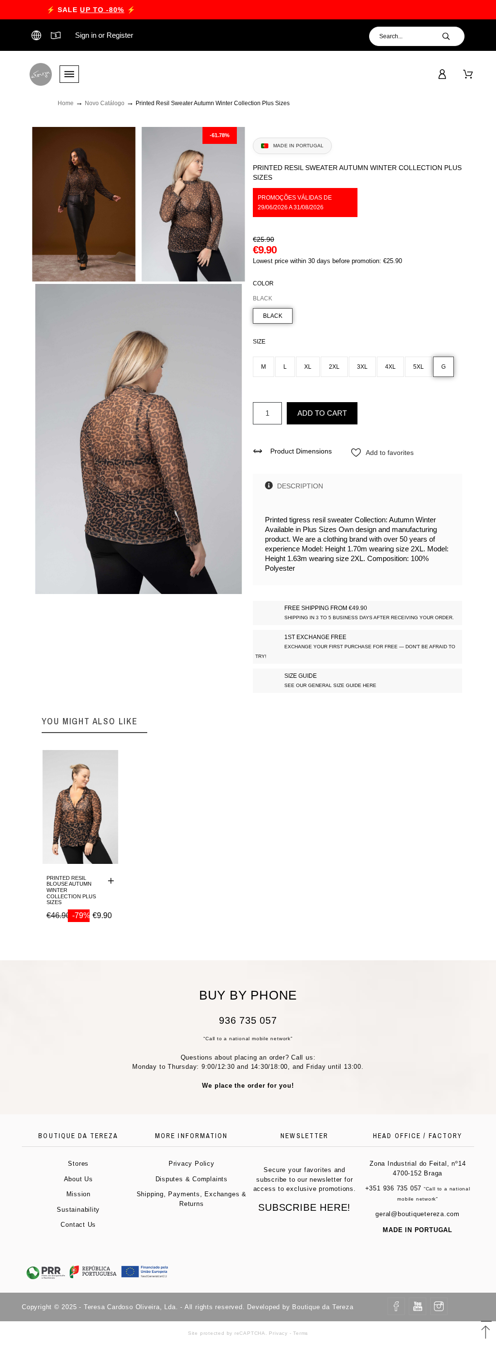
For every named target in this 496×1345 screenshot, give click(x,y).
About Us (78, 1179)
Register (120, 35)
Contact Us (78, 1224)
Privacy (278, 1333)
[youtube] (417, 1306)
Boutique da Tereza (322, 1307)
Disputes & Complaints (191, 1179)
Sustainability (78, 1209)
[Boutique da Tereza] (41, 74)
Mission (78, 1194)
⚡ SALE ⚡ (91, 10)
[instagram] (439, 1306)
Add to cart (322, 413)
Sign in (85, 35)
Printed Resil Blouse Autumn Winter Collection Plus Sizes (71, 890)
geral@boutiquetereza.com (417, 1214)
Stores (78, 1163)
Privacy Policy (192, 1163)
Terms (300, 1333)
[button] (486, 1328)
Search (452, 36)
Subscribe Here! (304, 1207)
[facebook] (396, 1306)
